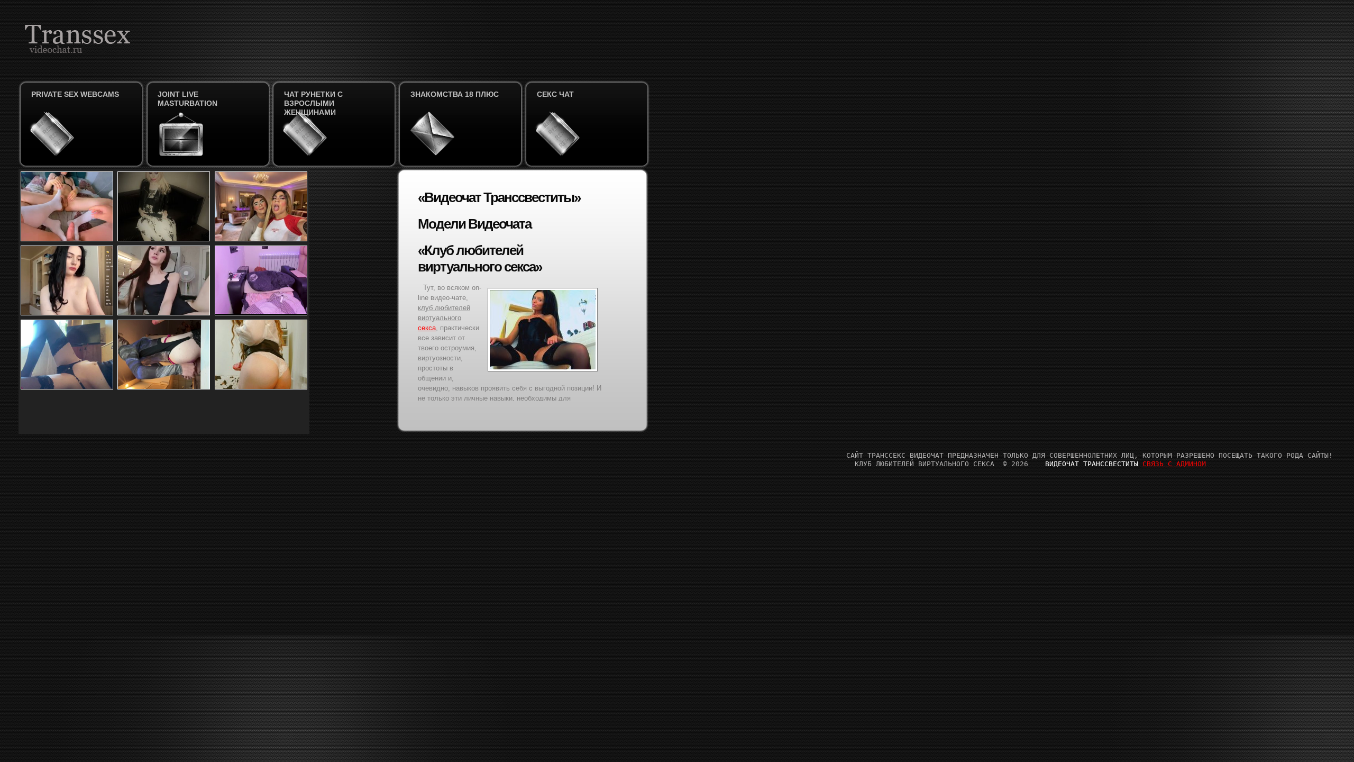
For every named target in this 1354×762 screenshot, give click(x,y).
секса (427, 328)
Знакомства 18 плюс (454, 94)
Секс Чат (555, 94)
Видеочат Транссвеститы (1091, 464)
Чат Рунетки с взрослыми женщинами (313, 103)
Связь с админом (1174, 464)
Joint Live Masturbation (187, 98)
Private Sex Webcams (75, 94)
